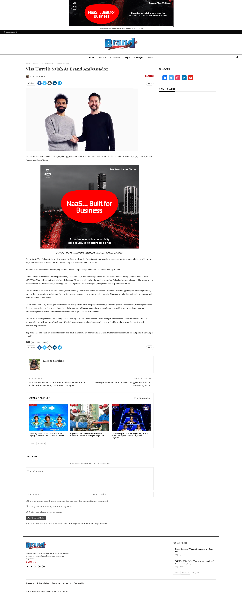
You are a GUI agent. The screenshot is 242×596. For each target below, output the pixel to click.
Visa (45, 342)
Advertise (30, 583)
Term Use (56, 583)
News (101, 57)
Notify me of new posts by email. (45, 512)
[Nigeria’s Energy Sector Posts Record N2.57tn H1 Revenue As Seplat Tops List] (89, 417)
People (127, 57)
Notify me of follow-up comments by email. (51, 506)
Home (91, 57)
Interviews (115, 57)
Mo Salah (36, 342)
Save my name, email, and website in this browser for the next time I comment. (68, 501)
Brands (149, 76)
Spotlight (138, 57)
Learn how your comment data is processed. (85, 523)
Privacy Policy (43, 583)
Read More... (31, 562)
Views (150, 57)
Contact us (79, 583)
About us (67, 583)
